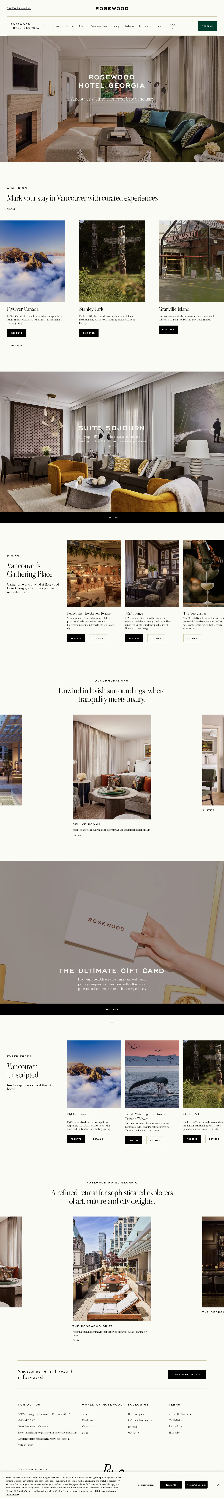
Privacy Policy (175, 1426)
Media (85, 1432)
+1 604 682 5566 (26, 1420)
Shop (172, 23)
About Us (86, 1414)
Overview (69, 26)
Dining (116, 26)
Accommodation (99, 26)
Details (98, 1139)
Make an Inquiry (26, 1444)
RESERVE (76, 638)
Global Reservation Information (33, 1426)
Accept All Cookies (196, 1484)
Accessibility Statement (180, 1414)
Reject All (171, 1484)
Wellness (129, 26)
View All (11, 208)
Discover (17, 345)
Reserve (18, 332)
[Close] (218, 1485)
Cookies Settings (146, 1484)
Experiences (145, 26)
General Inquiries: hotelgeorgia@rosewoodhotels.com (43, 1438)
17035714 (41, 1469)
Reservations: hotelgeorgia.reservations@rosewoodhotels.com (47, 1432)
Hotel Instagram (138, 1414)
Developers (87, 1420)
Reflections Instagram (140, 1420)
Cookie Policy (175, 1420)
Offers (82, 26)
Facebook (134, 1426)
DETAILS (98, 638)
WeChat (134, 1432)
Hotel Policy (174, 1432)
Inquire (134, 1140)
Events (159, 26)
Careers (88, 1426)
